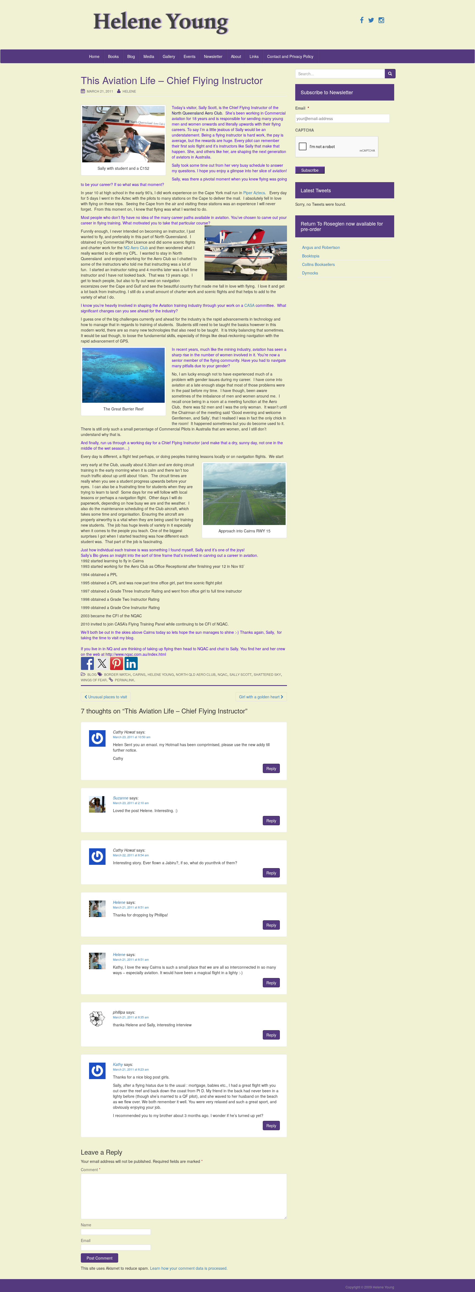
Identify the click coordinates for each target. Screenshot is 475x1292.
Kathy (118, 1064)
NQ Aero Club (136, 247)
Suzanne (120, 798)
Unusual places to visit (107, 696)
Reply (271, 768)
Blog (131, 56)
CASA (249, 305)
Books (113, 56)
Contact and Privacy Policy (290, 56)
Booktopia (310, 256)
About (236, 56)
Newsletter (213, 56)
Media (148, 56)
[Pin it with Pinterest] (116, 663)
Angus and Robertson (321, 247)
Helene (129, 91)
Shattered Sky (267, 674)
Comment (90, 1169)
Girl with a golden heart (260, 696)
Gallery (169, 56)
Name (86, 1224)
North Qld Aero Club (196, 674)
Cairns (139, 674)
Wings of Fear (94, 679)
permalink (124, 679)
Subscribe (310, 170)
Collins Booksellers (318, 264)
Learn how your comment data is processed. (189, 1268)
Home (94, 56)
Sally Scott (241, 674)
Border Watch (117, 674)
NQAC (222, 674)
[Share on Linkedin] (131, 663)
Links (254, 56)
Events (189, 56)
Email (85, 1240)
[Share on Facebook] (87, 663)
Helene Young (161, 674)
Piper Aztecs (254, 192)
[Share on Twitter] (102, 663)
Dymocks (310, 273)
